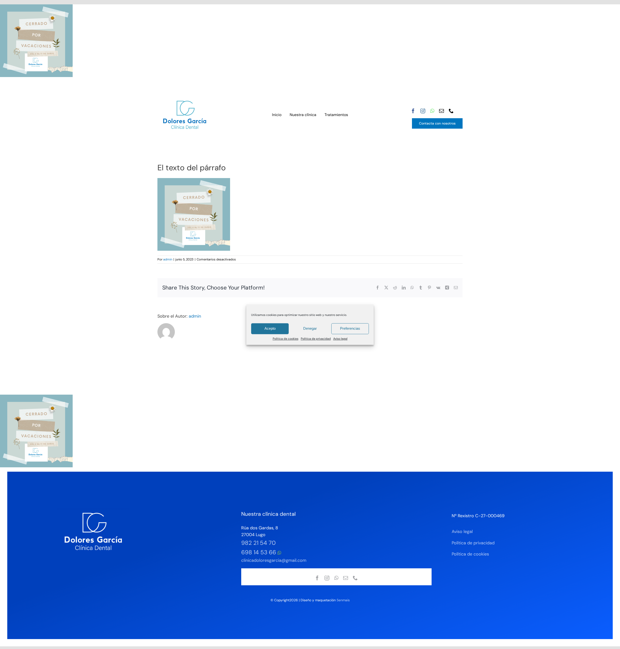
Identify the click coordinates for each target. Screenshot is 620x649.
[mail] (441, 111)
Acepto (270, 328)
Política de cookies (285, 339)
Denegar (310, 328)
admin (167, 259)
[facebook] (413, 111)
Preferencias (350, 328)
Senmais (343, 600)
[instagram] (422, 111)
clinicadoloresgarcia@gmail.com (273, 560)
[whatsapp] (432, 111)
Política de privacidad (316, 339)
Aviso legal (340, 339)
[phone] (451, 111)
